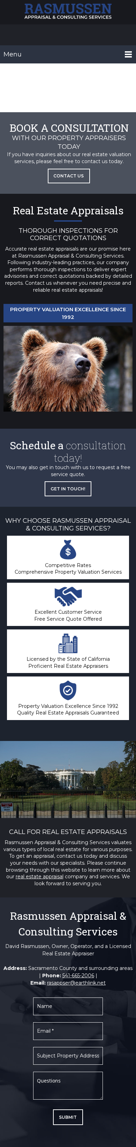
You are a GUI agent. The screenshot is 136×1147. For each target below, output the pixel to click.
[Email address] (68, 35)
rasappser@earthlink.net (76, 983)
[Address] (78, 35)
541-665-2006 (78, 975)
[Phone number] (57, 35)
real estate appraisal (39, 876)
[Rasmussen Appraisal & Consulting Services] (68, 11)
